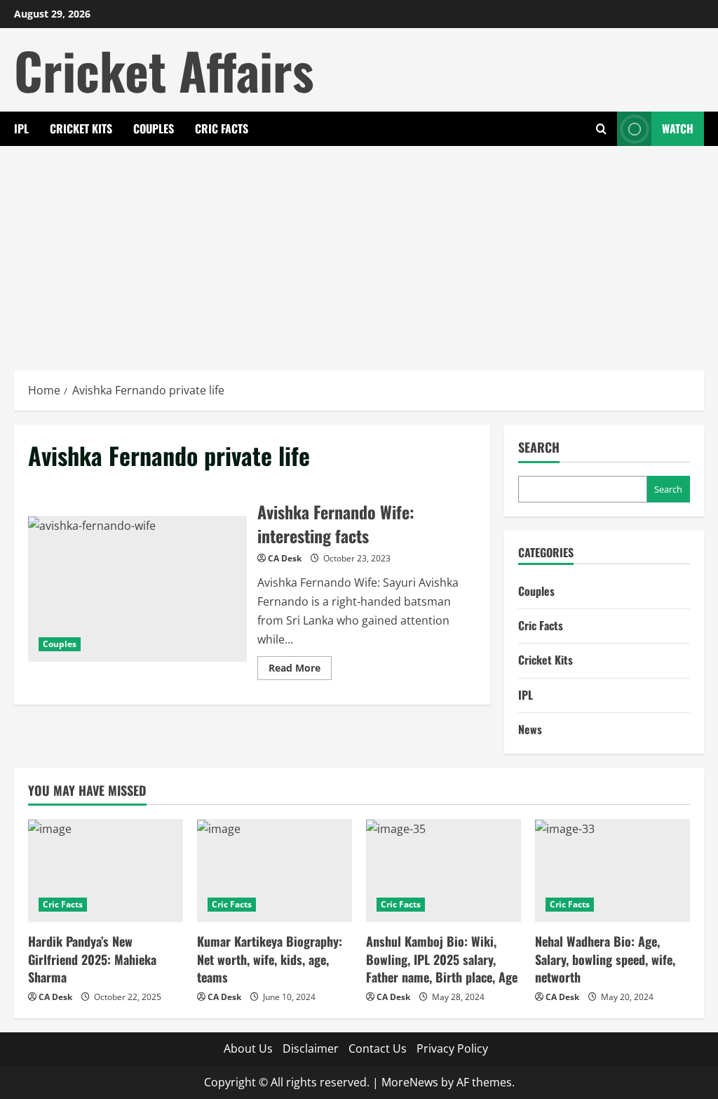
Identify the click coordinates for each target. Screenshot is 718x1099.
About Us (248, 1048)
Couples (153, 128)
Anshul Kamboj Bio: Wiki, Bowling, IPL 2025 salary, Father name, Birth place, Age (441, 958)
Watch (677, 128)
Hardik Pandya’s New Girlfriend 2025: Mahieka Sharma (92, 958)
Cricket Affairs (164, 69)
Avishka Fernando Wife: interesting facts (137, 589)
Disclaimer (311, 1048)
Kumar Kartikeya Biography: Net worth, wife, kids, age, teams (269, 958)
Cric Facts (221, 128)
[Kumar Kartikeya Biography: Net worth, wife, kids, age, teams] (274, 870)
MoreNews (409, 1082)
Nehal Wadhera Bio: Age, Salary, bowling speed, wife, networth (605, 958)
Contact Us (377, 1048)
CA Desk (285, 558)
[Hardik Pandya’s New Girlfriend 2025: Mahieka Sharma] (105, 870)
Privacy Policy (452, 1048)
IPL (21, 128)
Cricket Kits (81, 128)
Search (539, 447)
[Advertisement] (359, 251)
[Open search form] (601, 128)
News (530, 729)
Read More (300, 670)
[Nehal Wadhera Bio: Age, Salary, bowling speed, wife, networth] (612, 870)
